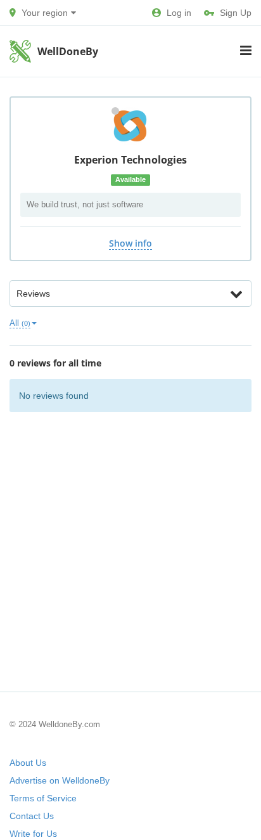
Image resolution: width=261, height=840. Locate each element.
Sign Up (235, 13)
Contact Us (32, 816)
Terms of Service (43, 798)
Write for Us (33, 834)
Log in (179, 13)
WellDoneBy (67, 51)
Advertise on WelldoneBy (60, 780)
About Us (28, 763)
